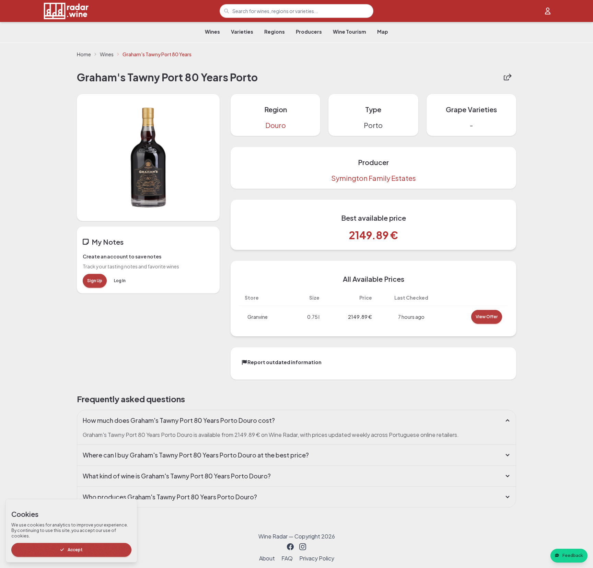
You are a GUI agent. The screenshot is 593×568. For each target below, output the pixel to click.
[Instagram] (302, 546)
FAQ (287, 558)
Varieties (242, 31)
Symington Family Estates (373, 178)
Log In (120, 280)
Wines (212, 31)
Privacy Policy (316, 558)
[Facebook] (290, 546)
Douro (275, 125)
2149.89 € (373, 235)
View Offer (487, 316)
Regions (274, 31)
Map (382, 31)
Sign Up (94, 280)
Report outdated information (284, 362)
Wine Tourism (349, 31)
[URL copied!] (507, 77)
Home (84, 54)
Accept (75, 549)
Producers (309, 31)
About (267, 558)
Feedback (572, 555)
